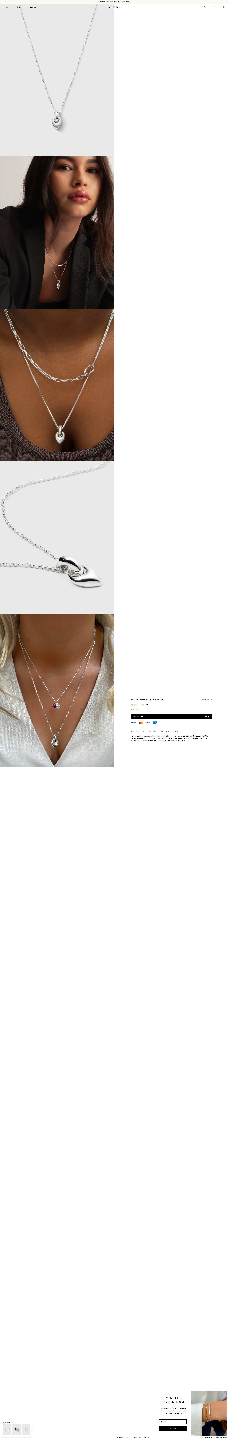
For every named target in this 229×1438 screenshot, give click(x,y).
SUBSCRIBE (173, 1428)
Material (165, 731)
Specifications (149, 731)
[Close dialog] (223, 1394)
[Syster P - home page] (114, 7)
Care (176, 731)
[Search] (205, 7)
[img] (202, 700)
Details (135, 731)
